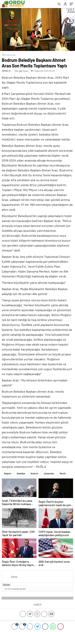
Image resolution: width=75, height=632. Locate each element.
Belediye (21, 473)
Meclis (63, 473)
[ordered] (21, 585)
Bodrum (34, 473)
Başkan (7, 473)
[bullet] (23, 585)
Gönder (6, 584)
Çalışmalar (49, 473)
